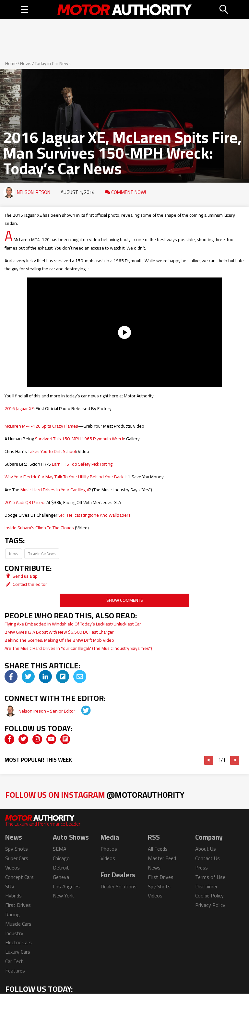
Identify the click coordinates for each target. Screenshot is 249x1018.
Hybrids (13, 895)
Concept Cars (19, 877)
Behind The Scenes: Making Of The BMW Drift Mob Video (59, 640)
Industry (14, 933)
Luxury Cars (17, 952)
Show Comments (124, 600)
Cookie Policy (209, 895)
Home (11, 63)
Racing (12, 914)
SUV (9, 886)
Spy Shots (16, 849)
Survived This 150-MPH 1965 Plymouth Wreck (79, 438)
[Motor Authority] (124, 9)
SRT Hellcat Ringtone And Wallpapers (94, 515)
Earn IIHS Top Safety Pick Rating (82, 464)
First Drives (18, 905)
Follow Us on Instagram (94, 794)
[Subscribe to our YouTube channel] (51, 739)
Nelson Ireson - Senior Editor (47, 711)
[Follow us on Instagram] (37, 739)
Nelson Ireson (33, 192)
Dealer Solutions (118, 886)
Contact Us (207, 858)
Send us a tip (25, 576)
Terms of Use (210, 877)
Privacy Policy (210, 905)
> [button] (235, 760)
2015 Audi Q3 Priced (24, 502)
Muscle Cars (18, 924)
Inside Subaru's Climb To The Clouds (39, 527)
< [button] (209, 760)
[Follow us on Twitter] (23, 739)
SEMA (59, 849)
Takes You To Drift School (52, 451)
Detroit (61, 867)
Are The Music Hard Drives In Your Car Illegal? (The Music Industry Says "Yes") (78, 648)
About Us (205, 849)
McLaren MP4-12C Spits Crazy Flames (41, 426)
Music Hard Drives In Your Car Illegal (54, 489)
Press (201, 867)
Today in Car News (53, 63)
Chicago (61, 858)
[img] (11, 676)
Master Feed (162, 858)
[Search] (224, 9)
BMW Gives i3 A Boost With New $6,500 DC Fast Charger (59, 632)
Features (15, 970)
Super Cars (16, 858)
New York (63, 895)
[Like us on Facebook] (9, 739)
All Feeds (158, 849)
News (25, 63)
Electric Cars (18, 942)
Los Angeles (66, 886)
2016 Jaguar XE (19, 408)
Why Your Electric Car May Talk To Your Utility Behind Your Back (64, 476)
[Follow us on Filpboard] (65, 739)
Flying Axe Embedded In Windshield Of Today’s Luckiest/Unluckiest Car (73, 624)
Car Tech (14, 961)
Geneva (61, 877)
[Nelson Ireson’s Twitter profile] (81, 711)
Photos (109, 849)
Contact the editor (29, 584)
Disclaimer (206, 886)
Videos (12, 867)
